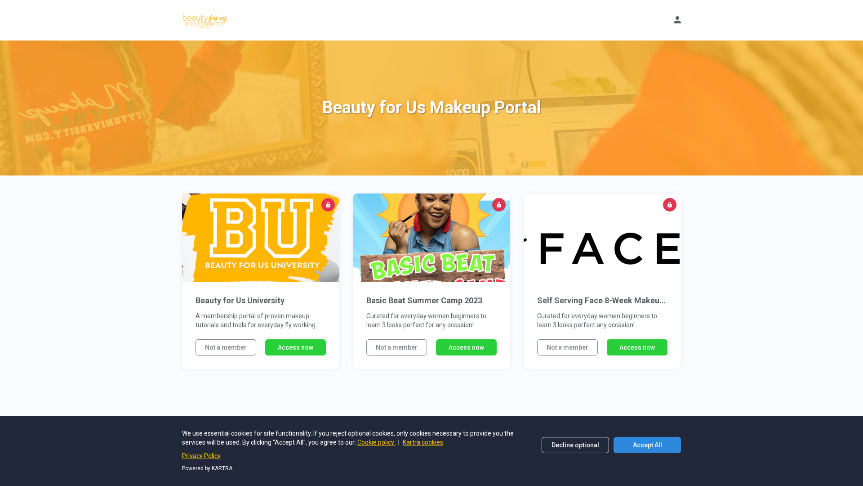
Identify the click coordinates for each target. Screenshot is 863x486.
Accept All (647, 445)
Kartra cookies (423, 442)
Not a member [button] (226, 347)
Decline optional (575, 445)
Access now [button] (295, 347)
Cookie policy (376, 442)
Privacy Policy (201, 455)
